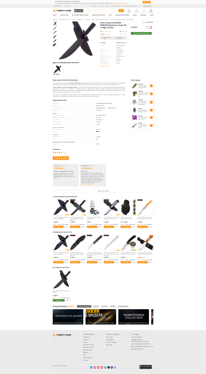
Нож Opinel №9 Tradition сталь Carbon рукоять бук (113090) (144, 218)
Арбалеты (143, 15)
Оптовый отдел (87, 350)
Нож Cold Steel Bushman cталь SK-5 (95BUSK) (61, 291)
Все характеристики (105, 66)
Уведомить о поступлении (141, 33)
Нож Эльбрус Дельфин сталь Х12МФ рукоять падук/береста (145, 253)
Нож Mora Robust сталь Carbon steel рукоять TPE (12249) (111, 218)
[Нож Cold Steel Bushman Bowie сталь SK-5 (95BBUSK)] (61, 207)
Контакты (101, 6)
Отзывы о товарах (111, 342)
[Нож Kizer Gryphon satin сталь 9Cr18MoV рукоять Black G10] (128, 243)
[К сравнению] (65, 227)
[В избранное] (67, 227)
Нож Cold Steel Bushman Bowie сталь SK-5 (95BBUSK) (60, 218)
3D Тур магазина (87, 357)
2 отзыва (108, 31)
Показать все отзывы (103, 191)
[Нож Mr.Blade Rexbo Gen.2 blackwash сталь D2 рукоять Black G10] (78, 243)
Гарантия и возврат (116, 6)
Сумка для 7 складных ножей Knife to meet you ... (143, 94)
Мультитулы (64, 15)
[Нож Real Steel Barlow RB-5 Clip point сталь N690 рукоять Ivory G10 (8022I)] (111, 243)
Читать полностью (86, 184)
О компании (94, 6)
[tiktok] (108, 367)
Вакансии (86, 352)
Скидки (107, 6)
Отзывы (85, 360)
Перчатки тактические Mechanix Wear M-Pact (126, 218)
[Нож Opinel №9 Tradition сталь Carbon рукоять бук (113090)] (145, 207)
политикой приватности (122, 3)
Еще (135, 6)
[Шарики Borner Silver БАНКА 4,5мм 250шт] (95, 207)
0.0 (89, 224)
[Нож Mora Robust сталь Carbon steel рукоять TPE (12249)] (111, 207)
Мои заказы (109, 337)
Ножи (54, 15)
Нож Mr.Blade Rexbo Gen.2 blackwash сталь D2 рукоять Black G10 (77, 254)
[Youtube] (94, 367)
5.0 (55, 224)
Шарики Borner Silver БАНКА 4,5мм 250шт (94, 218)
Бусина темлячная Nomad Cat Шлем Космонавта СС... (142, 103)
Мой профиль (110, 339)
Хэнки (135, 15)
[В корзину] (151, 86)
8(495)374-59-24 (58, 6)
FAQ (84, 355)
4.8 (72, 224)
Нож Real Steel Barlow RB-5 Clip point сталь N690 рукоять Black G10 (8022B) (94, 254)
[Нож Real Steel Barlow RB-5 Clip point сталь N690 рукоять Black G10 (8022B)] (95, 243)
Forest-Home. (63, 306)
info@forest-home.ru (138, 349)
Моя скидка (109, 345)
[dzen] (112, 367)
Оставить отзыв (60, 158)
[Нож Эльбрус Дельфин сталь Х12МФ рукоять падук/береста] (145, 243)
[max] (115, 367)
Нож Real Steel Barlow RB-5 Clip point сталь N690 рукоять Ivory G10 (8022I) (111, 254)
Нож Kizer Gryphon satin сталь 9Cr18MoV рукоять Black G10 (128, 253)
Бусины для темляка (122, 15)
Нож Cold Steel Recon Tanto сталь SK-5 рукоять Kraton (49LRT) (77, 219)
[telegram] (105, 367)
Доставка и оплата (127, 6)
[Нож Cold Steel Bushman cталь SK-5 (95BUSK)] (62, 279)
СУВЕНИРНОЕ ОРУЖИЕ (98, 15)
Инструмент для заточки (80, 15)
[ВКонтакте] (91, 367)
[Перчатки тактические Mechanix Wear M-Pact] (128, 207)
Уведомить (58, 300)
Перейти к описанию (121, 43)
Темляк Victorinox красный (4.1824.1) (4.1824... (142, 126)
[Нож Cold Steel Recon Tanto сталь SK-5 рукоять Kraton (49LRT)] (78, 207)
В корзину (59, 226)
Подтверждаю (146, 2)
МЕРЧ (110, 15)
